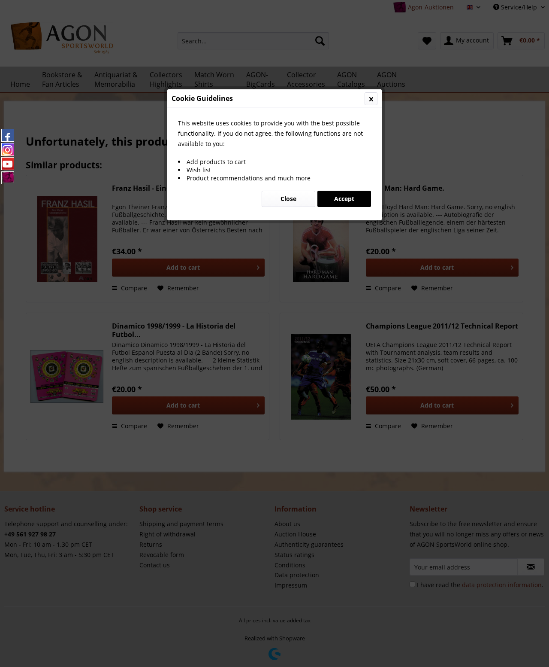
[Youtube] (7, 163)
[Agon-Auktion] (7, 177)
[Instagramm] (7, 149)
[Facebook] (7, 135)
